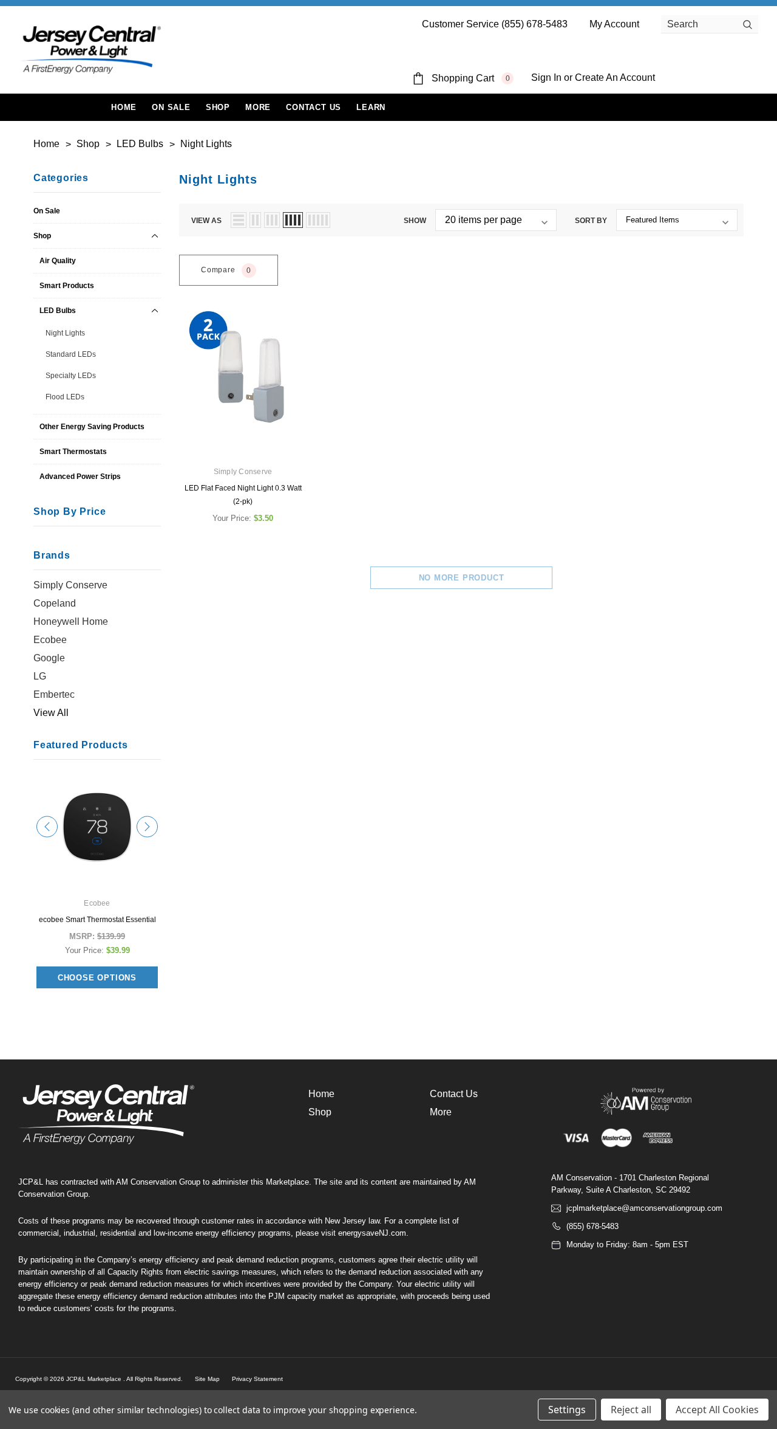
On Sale (46, 211)
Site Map (207, 1379)
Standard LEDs (71, 354)
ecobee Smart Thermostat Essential (97, 919)
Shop (218, 107)
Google (49, 658)
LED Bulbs (57, 310)
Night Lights (65, 333)
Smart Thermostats (73, 451)
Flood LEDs (65, 397)
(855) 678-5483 (592, 1226)
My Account (614, 24)
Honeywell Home (70, 621)
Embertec (54, 694)
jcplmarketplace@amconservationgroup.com (644, 1208)
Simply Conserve (70, 585)
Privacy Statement (257, 1379)
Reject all (631, 1409)
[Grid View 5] (318, 220)
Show (415, 220)
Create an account (615, 77)
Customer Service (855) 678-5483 (495, 24)
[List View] (238, 220)
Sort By (591, 220)
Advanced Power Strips (80, 476)
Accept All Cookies (717, 1409)
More (258, 107)
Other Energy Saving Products (91, 426)
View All (51, 713)
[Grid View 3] (272, 220)
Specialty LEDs (71, 375)
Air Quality (57, 261)
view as (206, 220)
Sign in (546, 77)
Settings (567, 1409)
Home (321, 1094)
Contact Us (454, 1094)
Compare (226, 270)
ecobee (50, 640)
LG (39, 676)
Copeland (54, 603)
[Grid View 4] (293, 220)
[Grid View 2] (255, 220)
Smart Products (66, 285)
